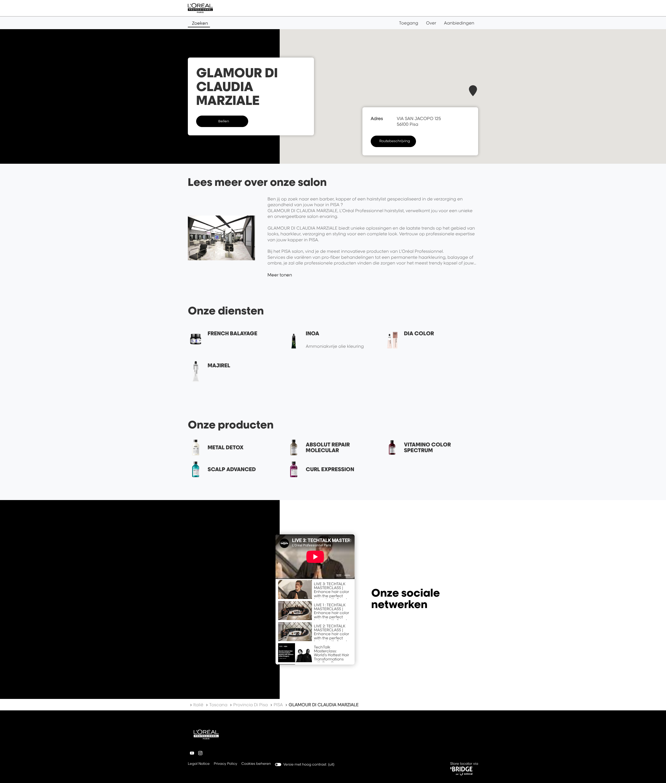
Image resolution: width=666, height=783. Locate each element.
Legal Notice (199, 764)
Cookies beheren (256, 764)
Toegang (408, 23)
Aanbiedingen (459, 23)
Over (431, 23)
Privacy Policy (225, 764)
